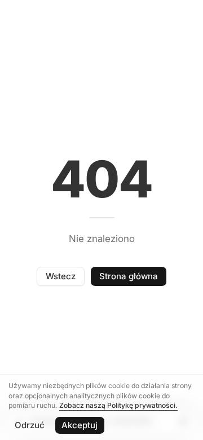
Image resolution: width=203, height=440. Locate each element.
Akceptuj (79, 425)
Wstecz (61, 276)
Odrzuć (30, 425)
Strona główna (128, 276)
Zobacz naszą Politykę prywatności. (118, 405)
